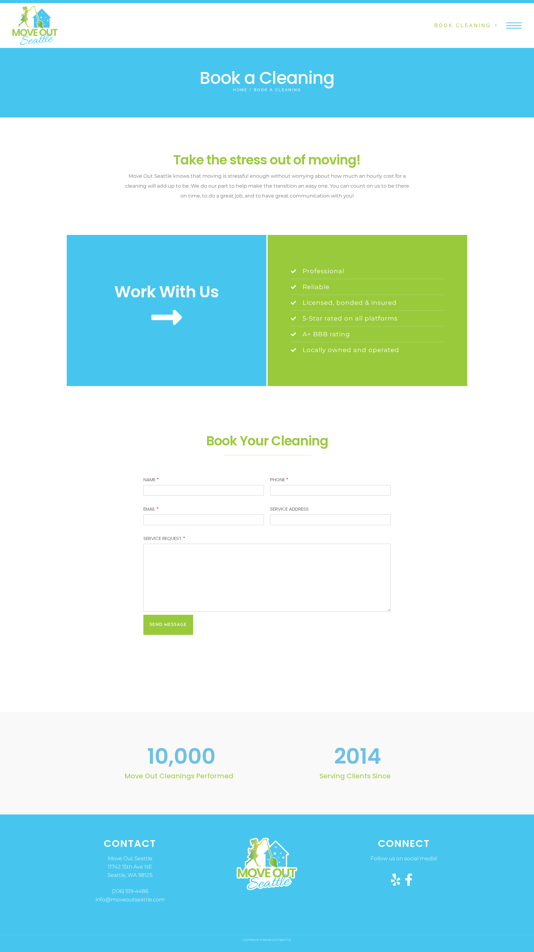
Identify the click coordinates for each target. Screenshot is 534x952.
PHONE (279, 479)
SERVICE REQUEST (164, 538)
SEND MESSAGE (168, 625)
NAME (151, 479)
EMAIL (151, 509)
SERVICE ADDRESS (289, 509)
